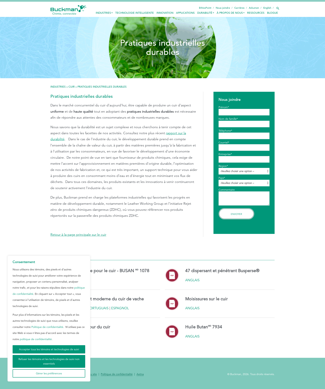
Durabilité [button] (204, 12)
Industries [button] (103, 12)
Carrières (239, 7)
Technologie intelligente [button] (134, 12)
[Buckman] (68, 10)
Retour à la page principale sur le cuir (78, 235)
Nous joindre (223, 7)
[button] (277, 7)
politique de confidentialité (36, 339)
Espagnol (120, 308)
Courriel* (224, 142)
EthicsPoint (205, 7)
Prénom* (224, 107)
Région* (223, 166)
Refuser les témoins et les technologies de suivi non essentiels (49, 361)
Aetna (140, 374)
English (267, 7)
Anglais (192, 280)
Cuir (71, 86)
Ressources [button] (255, 12)
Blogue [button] (272, 12)
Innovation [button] (164, 12)
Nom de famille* (228, 119)
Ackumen (254, 7)
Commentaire (227, 189)
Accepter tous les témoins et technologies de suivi (49, 349)
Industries (58, 86)
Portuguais (98, 308)
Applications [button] (185, 12)
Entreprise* (225, 154)
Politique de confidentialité (47, 327)
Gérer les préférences (49, 373)
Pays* (222, 178)
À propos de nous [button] (230, 12)
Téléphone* (225, 130)
